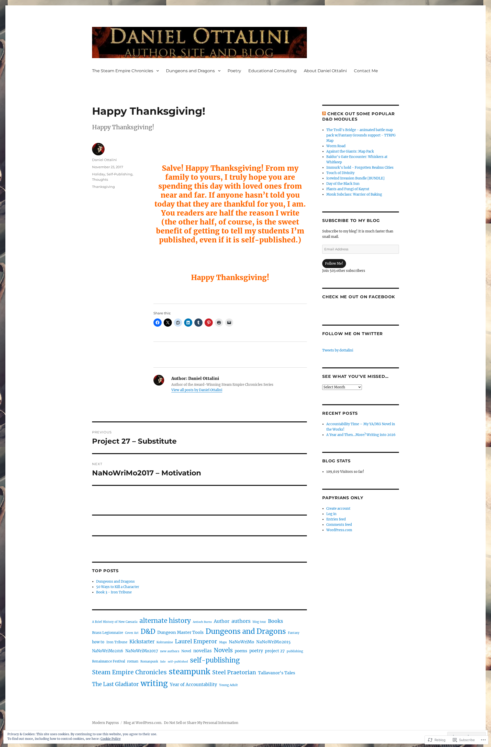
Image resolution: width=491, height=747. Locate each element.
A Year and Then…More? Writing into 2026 (361, 435)
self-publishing (215, 660)
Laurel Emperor (196, 641)
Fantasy (293, 633)
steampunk (189, 671)
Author (221, 621)
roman (132, 661)
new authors (169, 651)
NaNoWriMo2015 (273, 641)
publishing (295, 651)
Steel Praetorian (234, 672)
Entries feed (336, 519)
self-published (178, 661)
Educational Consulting (272, 70)
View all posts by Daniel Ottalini (196, 390)
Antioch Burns (202, 622)
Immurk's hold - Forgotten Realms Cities (360, 167)
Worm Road (335, 146)
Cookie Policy (111, 739)
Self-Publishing (119, 174)
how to (98, 642)
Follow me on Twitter (352, 333)
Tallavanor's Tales (276, 672)
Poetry (234, 70)
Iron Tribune (116, 642)
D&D (148, 631)
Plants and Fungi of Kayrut (347, 189)
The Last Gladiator (115, 684)
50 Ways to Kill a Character (117, 587)
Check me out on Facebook (358, 296)
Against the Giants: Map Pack (350, 151)
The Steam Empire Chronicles (122, 70)
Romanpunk (149, 661)
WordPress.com (339, 530)
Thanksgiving (103, 187)
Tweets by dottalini (337, 350)
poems (241, 650)
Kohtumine (165, 642)
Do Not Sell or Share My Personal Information (201, 723)
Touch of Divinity (340, 173)
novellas (202, 651)
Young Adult (228, 685)
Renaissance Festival (108, 661)
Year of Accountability (193, 684)
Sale (163, 661)
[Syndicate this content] (324, 113)
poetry (256, 651)
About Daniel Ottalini (325, 70)
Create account (338, 508)
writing (154, 683)
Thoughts (100, 179)
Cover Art (132, 633)
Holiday (98, 174)
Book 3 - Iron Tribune (114, 592)
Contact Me (366, 70)
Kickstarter (141, 642)
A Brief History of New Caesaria (114, 622)
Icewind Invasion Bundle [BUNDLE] (355, 178)
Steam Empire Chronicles (129, 672)
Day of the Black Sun (343, 184)
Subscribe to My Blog (351, 220)
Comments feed (339, 524)
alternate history (165, 621)
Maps (223, 642)
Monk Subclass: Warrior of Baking (354, 194)
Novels (223, 650)
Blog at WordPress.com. (143, 723)
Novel (186, 651)
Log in (331, 514)
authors (241, 621)
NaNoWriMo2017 (141, 650)
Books (275, 621)
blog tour (259, 622)
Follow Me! (334, 263)
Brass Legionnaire (107, 632)
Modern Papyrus (105, 723)
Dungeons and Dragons (190, 70)
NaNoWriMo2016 (107, 651)
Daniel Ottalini (104, 160)
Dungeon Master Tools (180, 632)
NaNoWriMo (241, 641)
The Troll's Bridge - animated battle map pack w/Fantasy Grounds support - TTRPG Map (361, 135)
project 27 (275, 650)
